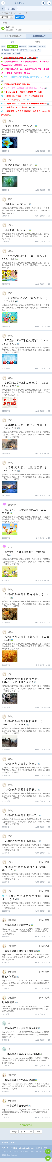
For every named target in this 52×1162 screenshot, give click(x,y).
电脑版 (13, 1142)
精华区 (37, 42)
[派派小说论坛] (2, 8)
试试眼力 (5, 50)
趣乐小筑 (10, 27)
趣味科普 (14, 50)
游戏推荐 (24, 50)
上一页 (14, 1132)
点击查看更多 (26, 1125)
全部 (12, 42)
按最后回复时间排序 (13, 36)
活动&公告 (36, 50)
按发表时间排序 (38, 36)
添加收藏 (20, 17)
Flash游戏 (12, 46)
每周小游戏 (6, 53)
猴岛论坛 (5, 1142)
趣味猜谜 (32, 46)
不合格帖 (16, 53)
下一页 (38, 1132)
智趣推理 (41, 46)
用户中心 (5, 1148)
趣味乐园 (11, 9)
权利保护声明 (42, 1148)
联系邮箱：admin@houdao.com (22, 1148)
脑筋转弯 (23, 46)
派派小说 (19, 3)
